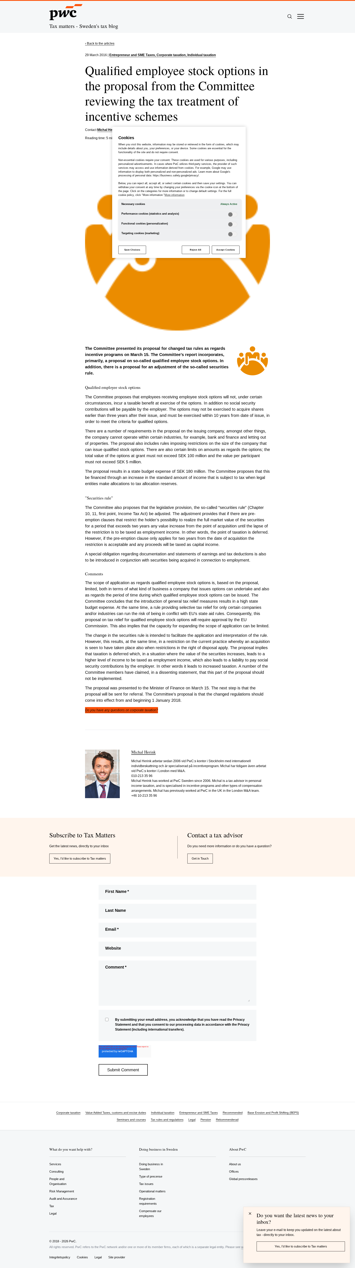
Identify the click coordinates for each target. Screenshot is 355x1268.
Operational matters (152, 1191)
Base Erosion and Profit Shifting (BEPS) (273, 1112)
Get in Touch (200, 858)
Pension (206, 1119)
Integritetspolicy (59, 1257)
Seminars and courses (131, 1119)
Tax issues (146, 1184)
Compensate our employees (150, 1213)
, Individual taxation (201, 55)
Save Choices (132, 250)
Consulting (56, 1171)
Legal (192, 1119)
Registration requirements (148, 1201)
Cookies (82, 1257)
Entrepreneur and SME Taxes (132, 55)
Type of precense (150, 1176)
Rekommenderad (227, 1119)
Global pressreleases (243, 1179)
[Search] (290, 16)
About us (235, 1164)
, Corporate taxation (170, 55)
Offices (234, 1171)
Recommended (233, 1112)
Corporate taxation (68, 1112)
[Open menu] (300, 16)
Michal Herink (107, 130)
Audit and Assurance (63, 1198)
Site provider (116, 1257)
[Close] (250, 1213)
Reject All (195, 250)
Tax (51, 1206)
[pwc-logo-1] (66, 12)
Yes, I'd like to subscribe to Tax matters (80, 858)
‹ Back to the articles (99, 43)
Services (55, 1164)
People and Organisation (57, 1181)
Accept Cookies (225, 250)
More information (174, 195)
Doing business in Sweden (151, 1166)
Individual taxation (162, 1112)
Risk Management (61, 1191)
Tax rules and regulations (167, 1119)
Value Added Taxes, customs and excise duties (115, 1112)
